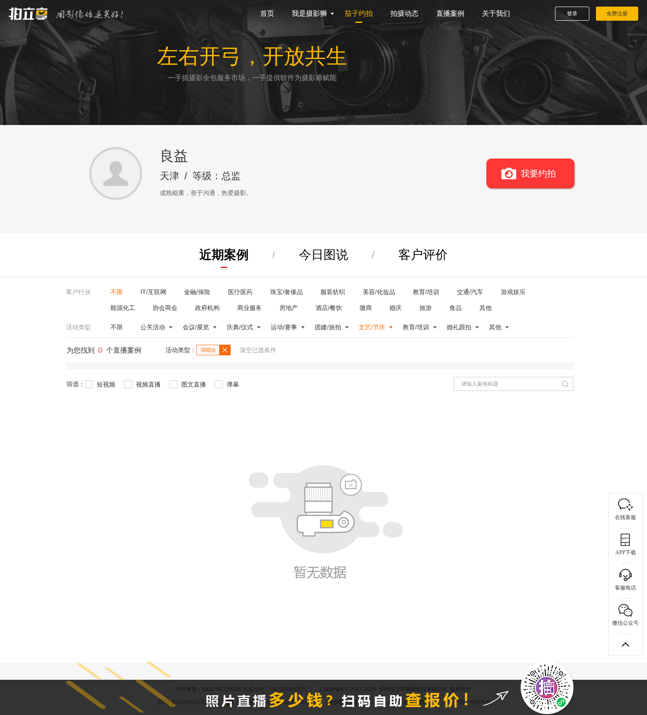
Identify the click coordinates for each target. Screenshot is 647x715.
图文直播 (193, 384)
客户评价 (423, 255)
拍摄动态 (404, 13)
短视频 (105, 384)
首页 (267, 13)
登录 (572, 14)
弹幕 (232, 384)
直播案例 (450, 13)
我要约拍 (538, 173)
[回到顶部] (625, 644)
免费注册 (617, 14)
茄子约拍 (359, 13)
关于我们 (496, 13)
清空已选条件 (257, 350)
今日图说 (323, 255)
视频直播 (147, 384)
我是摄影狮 (309, 13)
